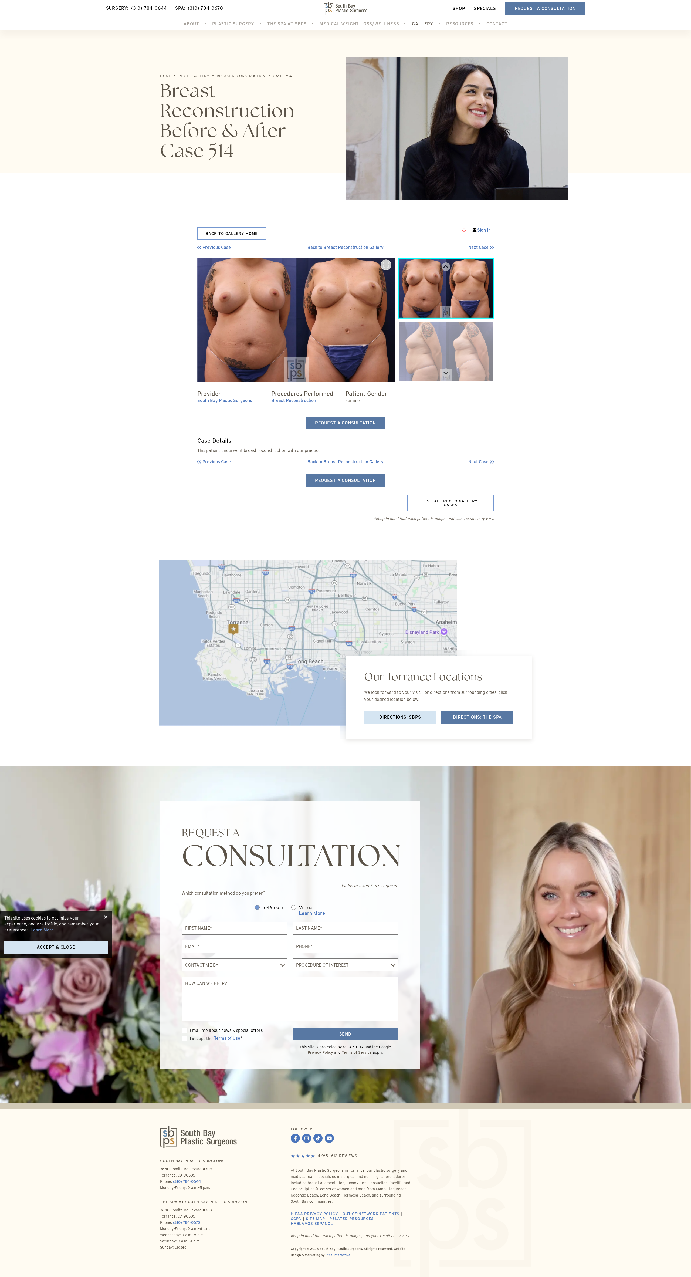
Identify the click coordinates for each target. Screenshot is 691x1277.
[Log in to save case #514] (464, 229)
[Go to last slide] (446, 266)
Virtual (312, 910)
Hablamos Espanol (312, 1223)
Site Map (315, 1219)
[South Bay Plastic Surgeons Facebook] (295, 1139)
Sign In (484, 230)
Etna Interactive (338, 1255)
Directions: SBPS (400, 717)
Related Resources (351, 1219)
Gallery (422, 23)
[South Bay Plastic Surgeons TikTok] (318, 1139)
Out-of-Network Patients (371, 1214)
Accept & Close (56, 947)
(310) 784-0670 (186, 1222)
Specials (485, 8)
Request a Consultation (545, 8)
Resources (459, 23)
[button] (234, 247)
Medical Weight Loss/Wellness (359, 23)
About (191, 23)
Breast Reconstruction (241, 76)
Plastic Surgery (233, 23)
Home (165, 76)
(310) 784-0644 (187, 1181)
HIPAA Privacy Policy (314, 1214)
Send (345, 1034)
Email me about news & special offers (226, 1030)
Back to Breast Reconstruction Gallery (345, 247)
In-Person (272, 907)
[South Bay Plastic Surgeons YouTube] (329, 1139)
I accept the (197, 1038)
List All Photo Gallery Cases (450, 503)
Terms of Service (357, 1052)
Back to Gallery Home (232, 233)
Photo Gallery (193, 76)
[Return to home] (345, 8)
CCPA (296, 1219)
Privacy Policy (320, 1052)
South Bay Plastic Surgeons (224, 400)
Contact (496, 23)
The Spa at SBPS (287, 23)
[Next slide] (446, 372)
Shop (459, 8)
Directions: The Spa (477, 717)
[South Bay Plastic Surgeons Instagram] (306, 1139)
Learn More (312, 913)
